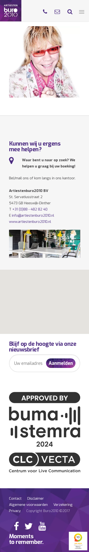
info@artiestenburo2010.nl (33, 215)
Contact (15, 498)
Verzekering (63, 504)
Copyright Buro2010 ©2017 (48, 510)
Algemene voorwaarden (28, 504)
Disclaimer (35, 498)
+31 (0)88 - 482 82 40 (29, 209)
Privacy (15, 510)
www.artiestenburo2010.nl (30, 221)
